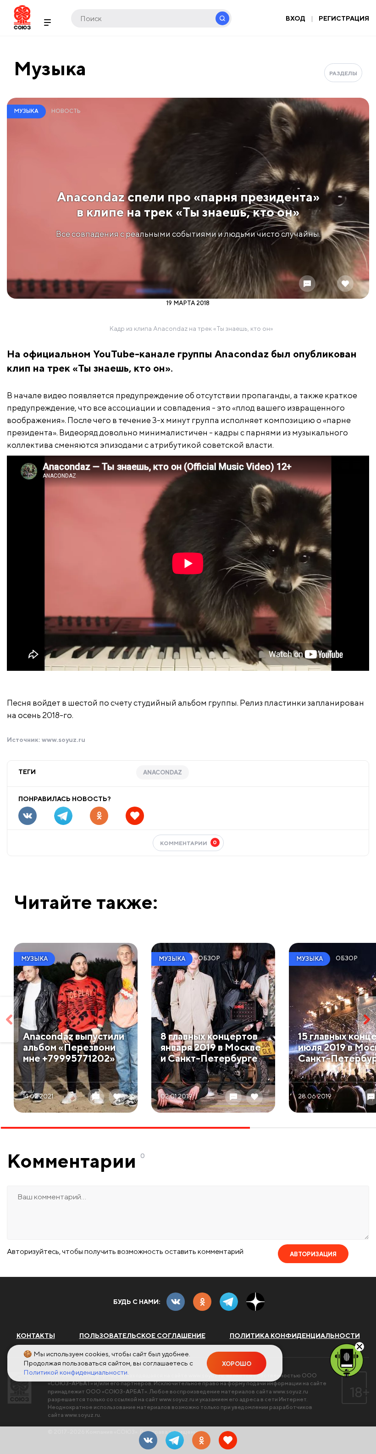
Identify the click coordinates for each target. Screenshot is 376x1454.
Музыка (50, 68)
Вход (295, 18)
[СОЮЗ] (19, 1387)
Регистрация (344, 18)
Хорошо (236, 1363)
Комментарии (188, 843)
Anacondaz (162, 772)
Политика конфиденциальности (295, 1335)
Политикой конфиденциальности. (76, 1372)
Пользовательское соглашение (142, 1335)
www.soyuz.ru (63, 739)
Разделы (343, 73)
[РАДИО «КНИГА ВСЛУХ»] (347, 1359)
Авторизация (313, 1254)
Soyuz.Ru (22, 17)
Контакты (36, 1335)
